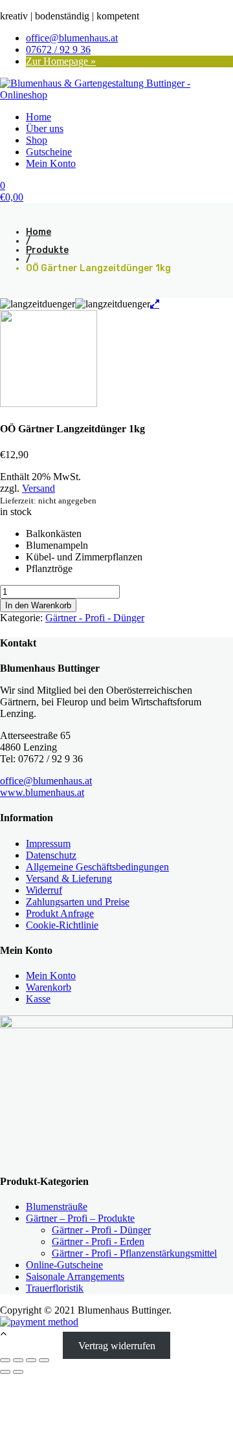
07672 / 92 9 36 (58, 49)
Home (38, 116)
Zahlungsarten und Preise (77, 901)
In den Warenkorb (38, 605)
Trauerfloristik (54, 1288)
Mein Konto (51, 163)
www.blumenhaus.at (42, 792)
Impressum (48, 843)
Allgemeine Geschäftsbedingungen (97, 866)
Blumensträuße (56, 1206)
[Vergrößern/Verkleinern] (5, 1360)
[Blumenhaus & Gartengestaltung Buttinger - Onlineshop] (116, 94)
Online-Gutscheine (64, 1264)
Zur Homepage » (61, 61)
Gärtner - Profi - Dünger (94, 617)
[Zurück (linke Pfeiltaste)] (5, 1372)
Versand (38, 488)
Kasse (38, 998)
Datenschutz (51, 855)
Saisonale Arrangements (75, 1276)
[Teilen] (31, 1360)
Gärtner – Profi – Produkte (80, 1218)
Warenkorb (48, 987)
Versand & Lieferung (69, 878)
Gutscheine (49, 151)
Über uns (44, 128)
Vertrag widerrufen (116, 1345)
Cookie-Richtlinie (62, 925)
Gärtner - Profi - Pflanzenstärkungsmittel (134, 1253)
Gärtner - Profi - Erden (98, 1241)
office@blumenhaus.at (72, 37)
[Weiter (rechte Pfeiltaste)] (18, 1372)
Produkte (47, 250)
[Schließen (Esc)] (44, 1360)
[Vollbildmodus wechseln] (18, 1360)
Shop (36, 140)
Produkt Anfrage (60, 913)
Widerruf (44, 890)
